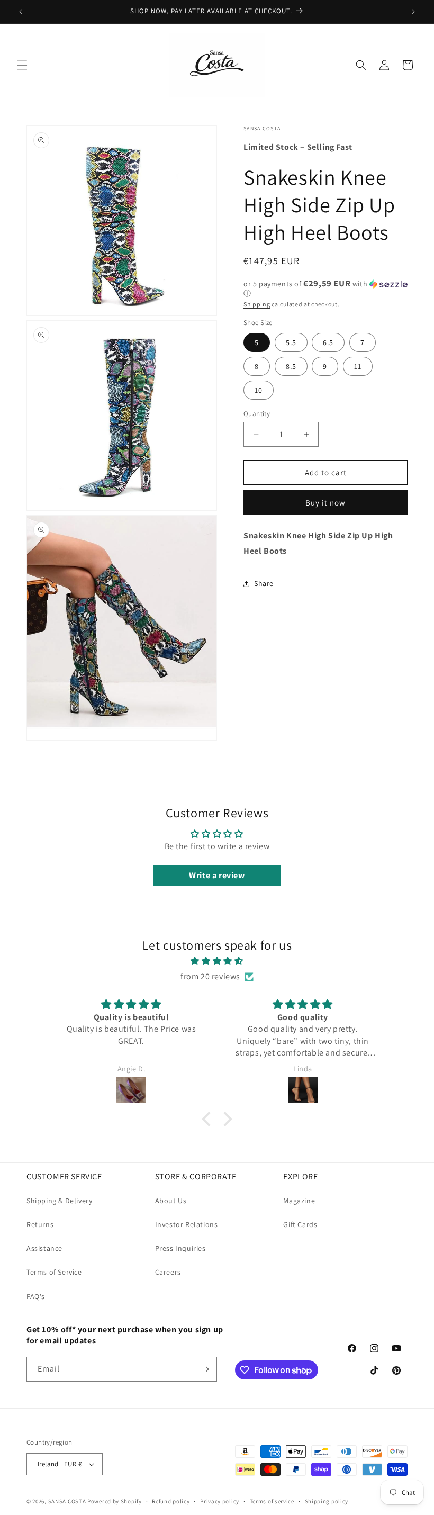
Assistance (44, 1248)
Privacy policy (219, 1501)
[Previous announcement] (20, 11)
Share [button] (264, 583)
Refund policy (170, 1501)
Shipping (256, 304)
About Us (171, 1200)
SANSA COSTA (67, 1501)
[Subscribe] (204, 1369)
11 (357, 366)
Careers (168, 1272)
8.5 (291, 366)
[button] (22, 65)
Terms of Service (54, 1272)
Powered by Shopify (114, 1501)
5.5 (291, 342)
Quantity (256, 413)
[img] (217, 961)
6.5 (328, 342)
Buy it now (325, 503)
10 (259, 390)
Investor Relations (186, 1224)
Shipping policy (327, 1501)
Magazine (299, 1200)
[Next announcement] (413, 11)
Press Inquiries (180, 1248)
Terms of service (272, 1501)
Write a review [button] (217, 875)
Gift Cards (300, 1224)
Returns (39, 1224)
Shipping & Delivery (59, 1200)
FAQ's (35, 1296)
